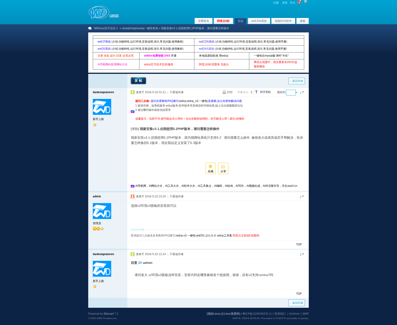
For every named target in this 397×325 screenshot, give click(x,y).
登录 (285, 2)
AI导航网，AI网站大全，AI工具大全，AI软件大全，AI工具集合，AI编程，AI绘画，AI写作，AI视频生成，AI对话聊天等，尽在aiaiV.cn (216, 185)
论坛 (240, 21)
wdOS (200, 235)
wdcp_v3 (192, 101)
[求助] (135, 129)
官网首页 (203, 21)
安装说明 (147, 41)
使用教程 (177, 41)
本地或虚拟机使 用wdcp (213, 55)
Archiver (294, 313)
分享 (223, 171)
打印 (230, 92)
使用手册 (280, 41)
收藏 (210, 171)
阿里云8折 (223, 21)
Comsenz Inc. (110, 318)
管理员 (97, 223)
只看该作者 (177, 92)
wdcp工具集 (224, 235)
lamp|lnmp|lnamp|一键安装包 (140, 28)
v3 (185, 235)
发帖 (139, 80)
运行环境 (135, 41)
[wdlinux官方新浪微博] (299, 2)
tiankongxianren (103, 92)
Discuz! (109, 313)
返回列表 (297, 81)
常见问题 (165, 41)
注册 (276, 2)
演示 (156, 41)
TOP (299, 244)
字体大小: (243, 92)
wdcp (183, 101)
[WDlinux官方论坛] (103, 18)
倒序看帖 (265, 92)
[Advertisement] (219, 122)
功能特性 (124, 41)
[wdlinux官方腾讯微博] (305, 2)
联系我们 (280, 313)
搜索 (302, 21)
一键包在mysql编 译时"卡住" (271, 55)
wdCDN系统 (259, 21)
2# (140, 263)
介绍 (115, 41)
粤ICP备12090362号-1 (256, 313)
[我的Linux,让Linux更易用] (223, 313)
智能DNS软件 (283, 21)
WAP (306, 313)
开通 (173, 55)
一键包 (203, 101)
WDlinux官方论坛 (105, 28)
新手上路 (98, 119)
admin (97, 196)
